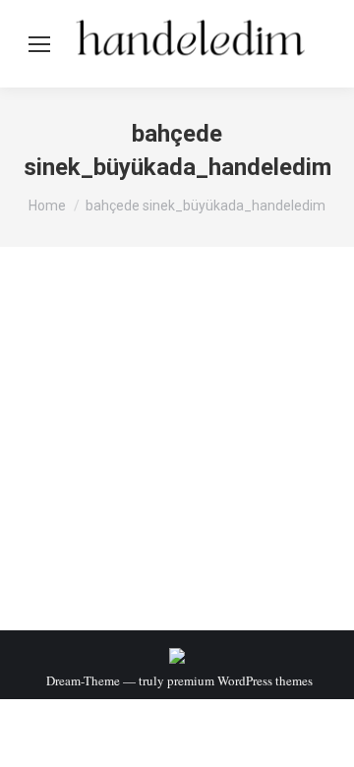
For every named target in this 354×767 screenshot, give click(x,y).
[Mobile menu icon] (39, 44)
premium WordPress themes (240, 680)
